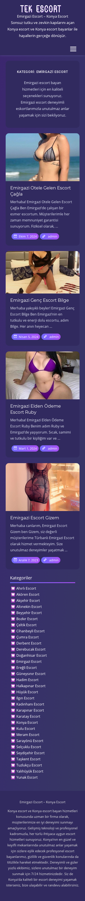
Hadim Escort (27, 679)
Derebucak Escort (31, 649)
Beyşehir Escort (29, 612)
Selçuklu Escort (28, 746)
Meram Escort (27, 734)
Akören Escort (27, 594)
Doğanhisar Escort (31, 655)
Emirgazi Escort (29, 661)
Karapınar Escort (30, 710)
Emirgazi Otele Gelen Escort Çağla (40, 191)
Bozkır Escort (27, 618)
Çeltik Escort (26, 625)
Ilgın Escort (25, 698)
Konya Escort (27, 722)
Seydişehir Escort (30, 753)
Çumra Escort (27, 637)
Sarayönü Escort (29, 740)
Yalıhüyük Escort (29, 771)
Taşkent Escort (28, 759)
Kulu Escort (25, 728)
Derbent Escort (28, 643)
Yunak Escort (27, 777)
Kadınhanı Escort (30, 704)
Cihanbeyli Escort (30, 631)
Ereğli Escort (26, 667)
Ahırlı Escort (26, 588)
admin (52, 236)
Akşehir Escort (28, 600)
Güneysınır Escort (31, 673)
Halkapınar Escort (31, 685)
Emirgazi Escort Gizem (34, 517)
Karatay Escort (28, 716)
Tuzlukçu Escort (29, 765)
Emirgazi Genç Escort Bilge (39, 300)
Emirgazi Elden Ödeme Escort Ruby (35, 409)
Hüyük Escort (27, 692)
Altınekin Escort (29, 606)
